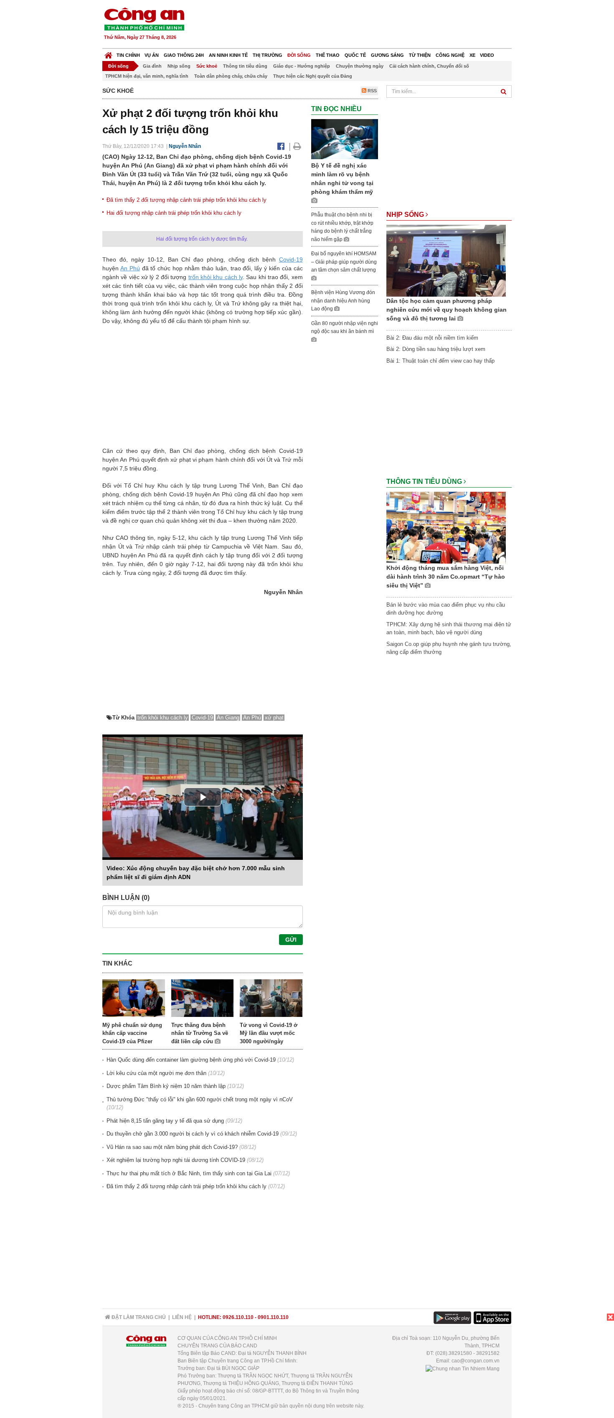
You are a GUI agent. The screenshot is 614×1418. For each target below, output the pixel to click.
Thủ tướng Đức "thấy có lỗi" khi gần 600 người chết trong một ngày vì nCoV (200, 1099)
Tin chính (128, 55)
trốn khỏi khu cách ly (215, 277)
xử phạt (274, 717)
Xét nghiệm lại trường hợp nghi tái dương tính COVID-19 (176, 1160)
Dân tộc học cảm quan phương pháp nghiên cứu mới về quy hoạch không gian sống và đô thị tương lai (446, 309)
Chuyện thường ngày (359, 66)
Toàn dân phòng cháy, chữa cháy (230, 76)
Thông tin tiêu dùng (245, 66)
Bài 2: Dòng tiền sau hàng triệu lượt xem (435, 349)
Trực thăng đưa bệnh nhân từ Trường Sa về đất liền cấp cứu (199, 1033)
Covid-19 (291, 259)
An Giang (228, 717)
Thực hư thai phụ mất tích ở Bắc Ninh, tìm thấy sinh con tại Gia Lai (189, 1173)
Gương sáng (387, 55)
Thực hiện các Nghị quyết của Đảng (312, 76)
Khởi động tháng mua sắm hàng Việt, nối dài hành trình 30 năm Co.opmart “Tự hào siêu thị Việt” (445, 576)
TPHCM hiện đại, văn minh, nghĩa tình (146, 76)
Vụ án (152, 55)
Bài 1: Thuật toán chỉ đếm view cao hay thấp (440, 361)
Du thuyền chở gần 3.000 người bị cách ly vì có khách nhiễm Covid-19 (193, 1134)
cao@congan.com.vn (476, 1361)
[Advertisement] (360, 25)
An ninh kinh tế (228, 55)
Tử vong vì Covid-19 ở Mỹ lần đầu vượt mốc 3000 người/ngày (268, 1033)
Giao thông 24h (184, 55)
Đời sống (299, 55)
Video (487, 55)
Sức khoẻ (206, 66)
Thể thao (328, 55)
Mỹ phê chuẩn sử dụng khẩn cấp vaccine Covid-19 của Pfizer (132, 1033)
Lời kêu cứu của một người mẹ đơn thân (156, 1073)
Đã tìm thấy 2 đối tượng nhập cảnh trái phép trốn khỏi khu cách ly (186, 200)
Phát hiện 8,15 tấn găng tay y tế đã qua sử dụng (165, 1121)
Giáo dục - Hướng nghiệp (301, 66)
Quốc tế (355, 55)
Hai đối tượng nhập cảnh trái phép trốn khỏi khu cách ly (174, 213)
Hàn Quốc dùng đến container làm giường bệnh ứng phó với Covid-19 (191, 1060)
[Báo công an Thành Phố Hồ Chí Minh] (144, 18)
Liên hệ (182, 1317)
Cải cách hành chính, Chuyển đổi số (429, 66)
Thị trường (267, 55)
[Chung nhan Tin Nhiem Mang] (463, 1368)
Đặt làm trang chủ (138, 1317)
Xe (472, 55)
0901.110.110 (273, 1317)
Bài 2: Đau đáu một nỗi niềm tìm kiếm (432, 338)
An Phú (130, 268)
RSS (371, 90)
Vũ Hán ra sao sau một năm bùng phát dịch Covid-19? (172, 1147)
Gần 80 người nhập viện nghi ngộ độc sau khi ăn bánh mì (344, 327)
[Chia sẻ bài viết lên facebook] (280, 146)
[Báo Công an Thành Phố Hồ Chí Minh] (108, 53)
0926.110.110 (238, 1317)
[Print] (297, 146)
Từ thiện (420, 55)
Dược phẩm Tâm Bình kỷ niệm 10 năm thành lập (166, 1086)
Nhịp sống (178, 66)
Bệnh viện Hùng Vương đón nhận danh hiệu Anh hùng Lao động (343, 301)
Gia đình (152, 66)
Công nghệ (450, 55)
